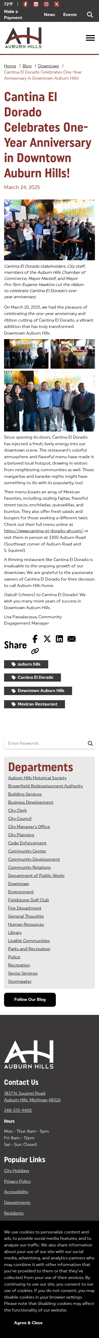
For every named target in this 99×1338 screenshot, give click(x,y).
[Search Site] (90, 15)
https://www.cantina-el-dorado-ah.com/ (43, 530)
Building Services (25, 794)
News (49, 14)
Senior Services (23, 973)
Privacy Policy (17, 1181)
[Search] (90, 743)
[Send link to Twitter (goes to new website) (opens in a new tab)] (47, 639)
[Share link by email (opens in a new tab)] (72, 639)
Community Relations (29, 867)
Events (70, 14)
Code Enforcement (27, 843)
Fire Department (24, 908)
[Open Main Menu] (90, 38)
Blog (27, 66)
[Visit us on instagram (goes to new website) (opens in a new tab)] (46, 4)
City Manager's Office (29, 826)
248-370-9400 (18, 1110)
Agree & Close (28, 1322)
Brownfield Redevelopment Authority (45, 786)
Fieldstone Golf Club (28, 900)
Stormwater (19, 981)
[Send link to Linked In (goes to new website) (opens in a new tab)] (59, 639)
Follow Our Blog (30, 999)
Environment (21, 891)
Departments (17, 1202)
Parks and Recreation (29, 948)
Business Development (30, 802)
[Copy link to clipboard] (35, 651)
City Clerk (17, 810)
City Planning (21, 834)
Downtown (48, 66)
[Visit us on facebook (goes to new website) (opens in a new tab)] (25, 4)
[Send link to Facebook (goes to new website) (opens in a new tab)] (35, 639)
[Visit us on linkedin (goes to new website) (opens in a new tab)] (36, 4)
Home (10, 66)
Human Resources (26, 924)
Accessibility (16, 1191)
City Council (19, 818)
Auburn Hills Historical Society (37, 777)
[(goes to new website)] (49, 229)
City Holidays (16, 1170)
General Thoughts (26, 916)
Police (14, 957)
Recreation (19, 965)
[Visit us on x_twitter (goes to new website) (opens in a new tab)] (57, 4)
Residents (14, 1213)
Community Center (27, 851)
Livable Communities (29, 940)
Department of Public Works (36, 875)
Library (15, 932)
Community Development (34, 859)
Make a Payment (20, 14)
